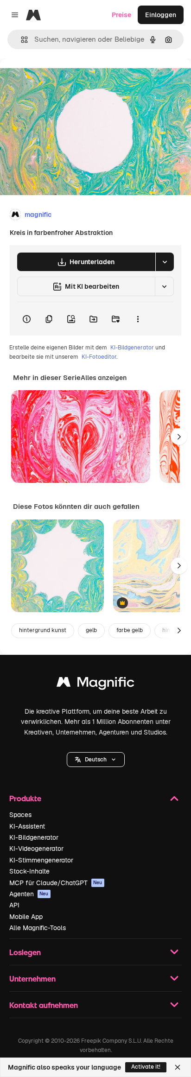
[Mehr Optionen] (137, 319)
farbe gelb (129, 630)
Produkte (25, 798)
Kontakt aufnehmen (43, 1005)
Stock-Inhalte (29, 871)
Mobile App (26, 916)
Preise (121, 15)
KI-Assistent (27, 826)
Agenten (29, 894)
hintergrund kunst (42, 630)
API (14, 905)
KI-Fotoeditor (99, 357)
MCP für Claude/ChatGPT (55, 883)
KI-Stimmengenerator (41, 860)
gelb (91, 630)
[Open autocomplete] (20, 39)
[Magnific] (95, 684)
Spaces (20, 815)
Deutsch (96, 759)
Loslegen (25, 952)
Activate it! (145, 1067)
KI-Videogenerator (36, 848)
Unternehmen (32, 978)
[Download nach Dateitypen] (164, 262)
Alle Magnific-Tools (37, 928)
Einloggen (160, 15)
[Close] (177, 1067)
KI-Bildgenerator (132, 347)
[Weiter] (179, 436)
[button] (96, 759)
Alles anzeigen (104, 378)
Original (59, 79)
